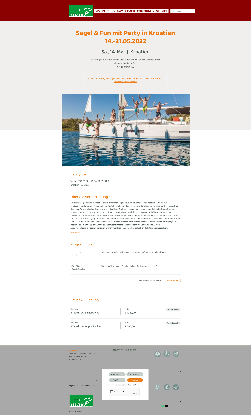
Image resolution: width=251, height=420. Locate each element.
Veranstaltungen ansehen (125, 81)
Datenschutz (85, 385)
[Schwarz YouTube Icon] (166, 406)
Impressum (73, 385)
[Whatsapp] (162, 406)
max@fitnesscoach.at (77, 356)
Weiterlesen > (76, 232)
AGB (93, 385)
